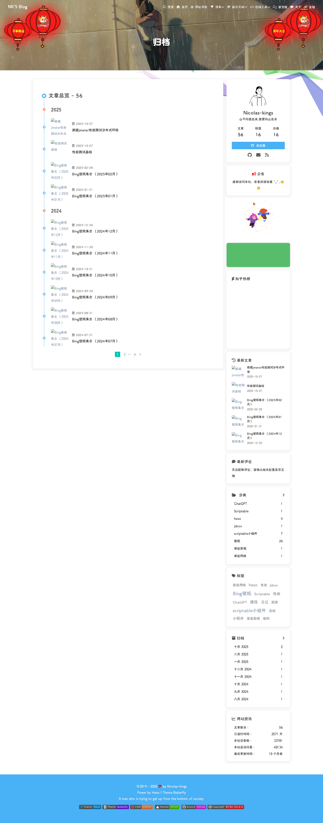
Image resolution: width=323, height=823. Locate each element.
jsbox (274, 585)
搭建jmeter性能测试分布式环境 (95, 130)
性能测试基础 (82, 152)
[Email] (258, 155)
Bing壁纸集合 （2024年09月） (95, 297)
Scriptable (262, 594)
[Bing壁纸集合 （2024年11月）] (60, 250)
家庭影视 (253, 618)
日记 (264, 601)
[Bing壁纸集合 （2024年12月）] (60, 228)
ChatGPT (240, 602)
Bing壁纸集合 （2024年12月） (95, 231)
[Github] (250, 155)
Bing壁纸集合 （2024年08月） (95, 319)
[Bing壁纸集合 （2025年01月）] (60, 193)
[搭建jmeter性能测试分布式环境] (60, 127)
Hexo (156, 792)
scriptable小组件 (249, 610)
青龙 (263, 585)
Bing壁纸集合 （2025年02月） (95, 174)
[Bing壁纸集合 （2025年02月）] (60, 171)
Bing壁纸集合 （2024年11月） (95, 253)
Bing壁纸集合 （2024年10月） (95, 275)
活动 (272, 610)
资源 (274, 602)
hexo (253, 584)
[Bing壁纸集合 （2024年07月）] (60, 338)
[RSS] (267, 155)
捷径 (254, 602)
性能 (276, 593)
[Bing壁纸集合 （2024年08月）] (60, 316)
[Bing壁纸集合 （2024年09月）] (60, 294)
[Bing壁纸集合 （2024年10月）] (60, 272)
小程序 (238, 618)
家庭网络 (239, 585)
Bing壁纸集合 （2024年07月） (95, 341)
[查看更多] (283, 495)
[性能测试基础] (60, 149)
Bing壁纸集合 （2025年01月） (95, 196)
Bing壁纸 (242, 593)
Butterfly (179, 792)
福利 (266, 618)
